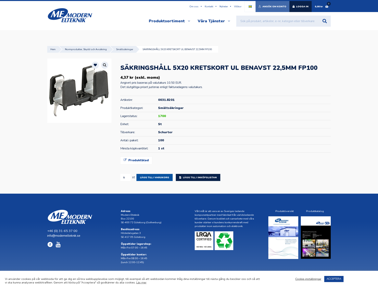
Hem (53, 49)
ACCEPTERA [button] (334, 279)
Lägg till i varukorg (154, 177)
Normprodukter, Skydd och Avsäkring (86, 49)
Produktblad (138, 160)
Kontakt (209, 6)
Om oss (193, 6)
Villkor (237, 6)
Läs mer (141, 282)
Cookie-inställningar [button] (308, 279)
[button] (104, 65)
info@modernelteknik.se (63, 236)
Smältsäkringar (124, 49)
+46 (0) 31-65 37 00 (62, 231)
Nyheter (224, 6)
